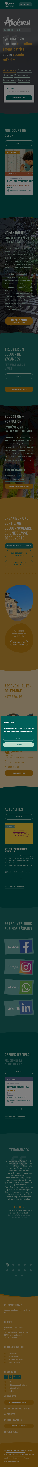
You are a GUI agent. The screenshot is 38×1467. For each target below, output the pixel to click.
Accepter (19, 745)
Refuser (18, 738)
